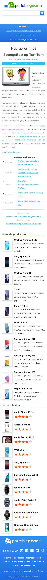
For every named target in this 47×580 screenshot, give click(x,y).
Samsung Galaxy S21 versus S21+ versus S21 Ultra (23, 31)
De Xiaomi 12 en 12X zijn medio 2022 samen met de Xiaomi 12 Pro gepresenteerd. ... (29, 295)
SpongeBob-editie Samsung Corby (24, 194)
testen (21, 558)
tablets (7, 562)
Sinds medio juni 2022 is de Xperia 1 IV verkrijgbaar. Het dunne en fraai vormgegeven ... (29, 262)
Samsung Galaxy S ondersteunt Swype (23, 223)
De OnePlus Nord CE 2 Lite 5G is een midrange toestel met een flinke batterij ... (29, 245)
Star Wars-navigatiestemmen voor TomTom (22, 184)
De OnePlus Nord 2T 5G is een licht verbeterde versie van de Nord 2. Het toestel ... (29, 278)
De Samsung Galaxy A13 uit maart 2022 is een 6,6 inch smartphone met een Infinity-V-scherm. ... (29, 344)
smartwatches (28, 565)
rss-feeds (39, 571)
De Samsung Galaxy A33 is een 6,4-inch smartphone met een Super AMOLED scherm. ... (28, 361)
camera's (36, 562)
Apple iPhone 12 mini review (24, 35)
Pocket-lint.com (14, 152)
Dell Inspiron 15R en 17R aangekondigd (23, 216)
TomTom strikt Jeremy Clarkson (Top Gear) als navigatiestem (21, 172)
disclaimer (16, 571)
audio (40, 558)
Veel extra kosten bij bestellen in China (24, 40)
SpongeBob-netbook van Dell (22, 203)
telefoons (30, 558)
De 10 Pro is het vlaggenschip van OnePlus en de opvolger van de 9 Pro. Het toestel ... (29, 328)
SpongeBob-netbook (28, 136)
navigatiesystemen (21, 562)
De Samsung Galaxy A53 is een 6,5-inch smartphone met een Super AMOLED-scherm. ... (28, 377)
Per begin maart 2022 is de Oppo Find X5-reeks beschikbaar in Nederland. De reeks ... (28, 394)
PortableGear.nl (24, 59)
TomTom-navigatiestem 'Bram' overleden (22, 163)
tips (14, 558)
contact (7, 571)
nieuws (35, 59)
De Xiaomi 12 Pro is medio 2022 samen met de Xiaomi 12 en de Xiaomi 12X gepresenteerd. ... (27, 311)
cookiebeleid (28, 571)
